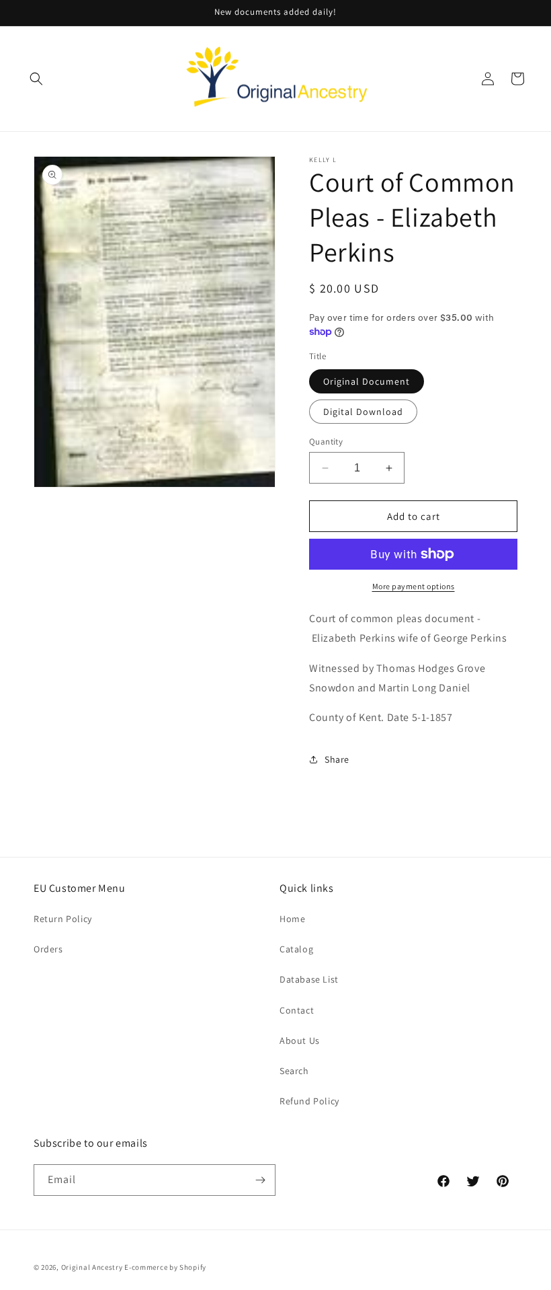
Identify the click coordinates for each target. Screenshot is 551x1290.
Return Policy (63, 919)
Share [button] (337, 759)
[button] (36, 78)
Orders (48, 949)
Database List (309, 979)
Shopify (192, 1267)
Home (292, 919)
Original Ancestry (92, 1267)
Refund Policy (309, 1101)
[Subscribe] (260, 1180)
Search (294, 1071)
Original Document (366, 381)
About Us (300, 1040)
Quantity (326, 441)
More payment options (413, 586)
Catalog (296, 949)
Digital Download (363, 412)
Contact (297, 1010)
